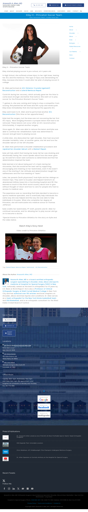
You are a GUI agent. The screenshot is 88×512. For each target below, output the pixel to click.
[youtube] (32, 489)
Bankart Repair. (40, 149)
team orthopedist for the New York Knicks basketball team (31, 298)
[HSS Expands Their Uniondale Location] (6, 444)
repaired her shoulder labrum (15, 149)
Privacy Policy (32, 503)
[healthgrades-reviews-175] (44, 412)
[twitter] (18, 489)
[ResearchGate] (28, 489)
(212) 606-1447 (35, 500)
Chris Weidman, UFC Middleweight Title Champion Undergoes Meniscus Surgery (44, 450)
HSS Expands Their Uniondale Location (30, 443)
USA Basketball (12, 300)
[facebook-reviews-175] (44, 404)
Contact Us (57, 503)
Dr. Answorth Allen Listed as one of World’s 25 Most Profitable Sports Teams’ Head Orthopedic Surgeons (49, 436)
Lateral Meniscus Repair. (31, 90)
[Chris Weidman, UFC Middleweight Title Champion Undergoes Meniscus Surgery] (6, 452)
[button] (81, 11)
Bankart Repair (10, 267)
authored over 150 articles (25, 293)
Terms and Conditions (45, 503)
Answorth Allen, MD (24, 274)
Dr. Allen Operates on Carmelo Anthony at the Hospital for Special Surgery (42, 457)
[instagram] (9, 489)
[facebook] (4, 489)
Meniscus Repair (21, 267)
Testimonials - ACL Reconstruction (36, 267)
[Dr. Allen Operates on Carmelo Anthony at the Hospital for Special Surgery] (6, 459)
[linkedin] (14, 489)
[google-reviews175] (44, 396)
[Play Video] (31, 248)
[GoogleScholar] (23, 489)
